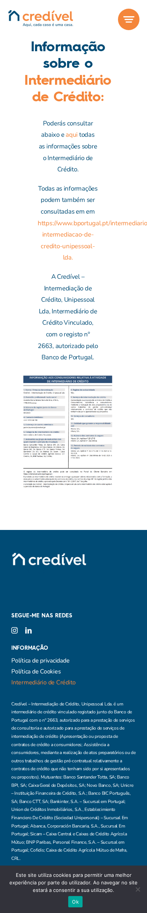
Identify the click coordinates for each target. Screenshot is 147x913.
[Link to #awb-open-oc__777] (128, 19)
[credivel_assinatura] (41, 13)
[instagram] (41, 571)
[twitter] (28, 571)
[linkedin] (28, 630)
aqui (72, 134)
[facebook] (14, 571)
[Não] (137, 889)
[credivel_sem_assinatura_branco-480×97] (49, 555)
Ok (75, 902)
